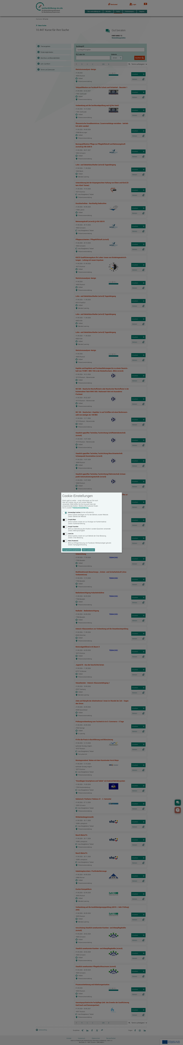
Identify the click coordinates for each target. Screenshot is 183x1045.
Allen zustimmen (88, 550)
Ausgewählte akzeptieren (71, 550)
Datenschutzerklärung (80, 508)
